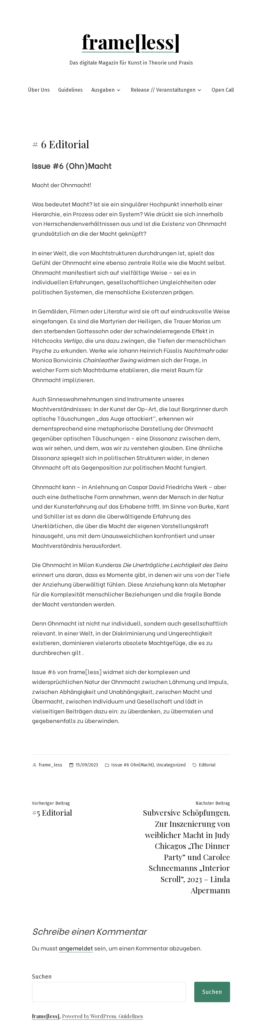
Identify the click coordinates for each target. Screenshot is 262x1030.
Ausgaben (103, 90)
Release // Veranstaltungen (163, 90)
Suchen (42, 976)
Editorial (207, 765)
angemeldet (76, 947)
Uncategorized (171, 765)
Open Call (223, 90)
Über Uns (39, 90)
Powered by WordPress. (90, 1016)
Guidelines (70, 90)
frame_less (50, 765)
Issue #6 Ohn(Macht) (132, 765)
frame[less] (131, 41)
